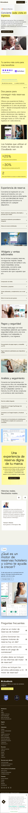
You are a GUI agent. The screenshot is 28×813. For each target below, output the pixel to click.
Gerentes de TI (4, 743)
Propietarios (3, 742)
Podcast (3, 754)
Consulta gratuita (20, 2)
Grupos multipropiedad (6, 730)
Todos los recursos (5, 749)
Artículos (3, 750)
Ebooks (2, 752)
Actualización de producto (6, 764)
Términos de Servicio (5, 792)
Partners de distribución (6, 719)
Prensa (2, 781)
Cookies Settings (14, 811)
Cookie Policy (22, 806)
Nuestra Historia (4, 778)
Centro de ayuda (4, 762)
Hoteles (2, 729)
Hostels (2, 732)
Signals (2, 724)
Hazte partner (4, 770)
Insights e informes (5, 714)
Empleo (2, 780)
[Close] (26, 795)
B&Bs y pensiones (5, 735)
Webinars (3, 757)
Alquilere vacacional (5, 734)
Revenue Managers (5, 737)
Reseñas (3, 783)
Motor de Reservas (5, 717)
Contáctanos (4, 785)
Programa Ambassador (6, 772)
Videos (2, 755)
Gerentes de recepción (6, 740)
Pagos (2, 712)
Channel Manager (5, 715)
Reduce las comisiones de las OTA (9, 79)
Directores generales (5, 739)
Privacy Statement (13, 806)
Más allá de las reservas (7, 83)
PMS (2, 710)
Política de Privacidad (15, 792)
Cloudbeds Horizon (5, 774)
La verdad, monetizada (19, 83)
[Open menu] (26, 2)
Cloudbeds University (5, 765)
